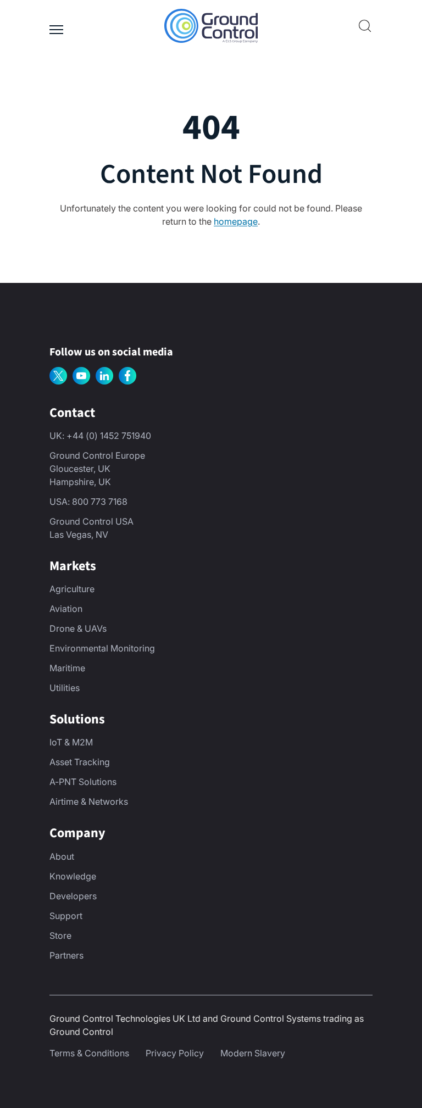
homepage (236, 221)
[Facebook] (127, 376)
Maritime (67, 667)
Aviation (65, 608)
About (61, 856)
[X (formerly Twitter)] (58, 376)
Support (65, 915)
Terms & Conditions (89, 1053)
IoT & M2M (71, 742)
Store (60, 935)
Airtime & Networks (88, 801)
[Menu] (56, 25)
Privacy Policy (175, 1053)
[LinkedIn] (104, 376)
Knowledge (72, 876)
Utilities (64, 687)
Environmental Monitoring (102, 648)
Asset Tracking (79, 761)
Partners (66, 955)
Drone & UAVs (78, 628)
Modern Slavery (252, 1053)
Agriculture (72, 588)
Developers (73, 895)
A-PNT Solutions (82, 781)
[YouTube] (81, 376)
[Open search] (365, 26)
